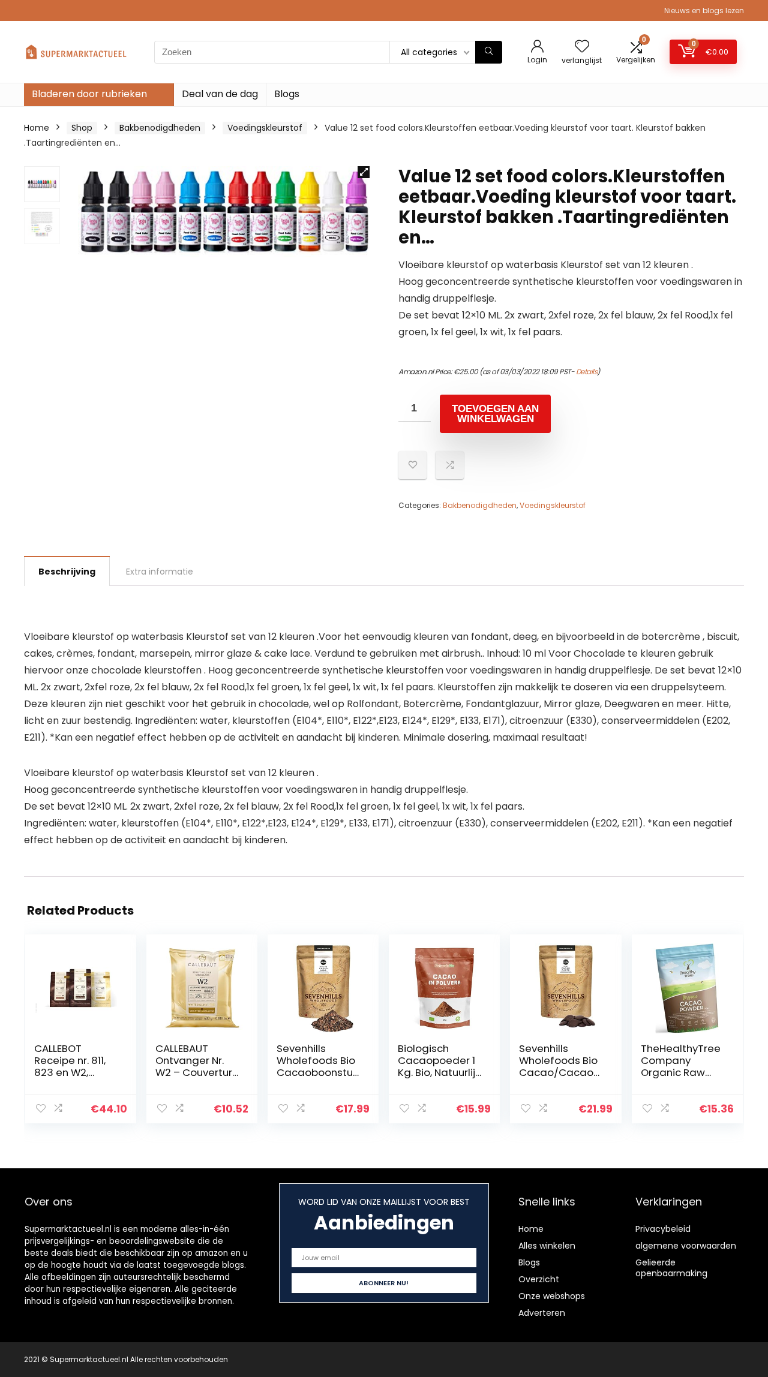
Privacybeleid (663, 1229)
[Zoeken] (488, 52)
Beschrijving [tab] (66, 572)
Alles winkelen (546, 1246)
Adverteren (541, 1313)
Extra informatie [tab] (159, 572)
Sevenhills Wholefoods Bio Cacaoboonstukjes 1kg (318, 1066)
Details (587, 371)
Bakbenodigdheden (159, 128)
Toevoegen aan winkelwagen (495, 414)
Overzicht (538, 1279)
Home (36, 128)
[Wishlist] (582, 47)
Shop (81, 128)
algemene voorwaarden (685, 1246)
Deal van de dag (220, 94)
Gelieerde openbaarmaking (671, 1267)
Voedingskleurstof (264, 128)
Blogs (286, 94)
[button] (364, 172)
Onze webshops (551, 1296)
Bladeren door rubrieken (89, 94)
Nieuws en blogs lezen (704, 10)
